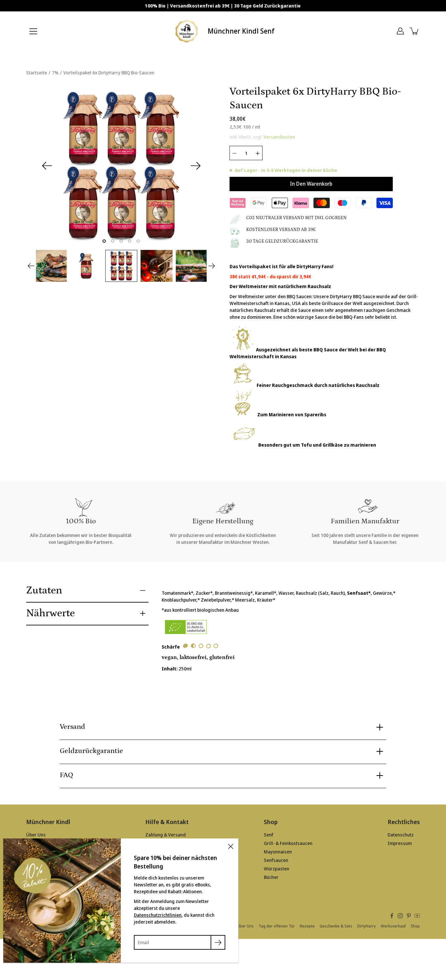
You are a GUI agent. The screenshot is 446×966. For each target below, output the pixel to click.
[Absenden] (218, 942)
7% (55, 72)
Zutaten (44, 590)
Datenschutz (401, 835)
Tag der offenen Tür (277, 926)
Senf (268, 835)
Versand (72, 727)
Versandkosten (279, 137)
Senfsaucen (276, 860)
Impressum (400, 843)
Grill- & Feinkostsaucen (288, 843)
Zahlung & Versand (165, 835)
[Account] (400, 31)
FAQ (66, 775)
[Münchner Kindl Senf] (187, 31)
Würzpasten (276, 869)
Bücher (271, 877)
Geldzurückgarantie (91, 751)
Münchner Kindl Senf (241, 31)
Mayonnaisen (278, 852)
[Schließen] (230, 846)
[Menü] (33, 31)
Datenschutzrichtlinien (158, 915)
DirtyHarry (366, 926)
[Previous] (47, 165)
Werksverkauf (393, 926)
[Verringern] (234, 153)
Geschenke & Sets (336, 926)
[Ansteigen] (258, 153)
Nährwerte (50, 613)
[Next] (195, 165)
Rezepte (307, 926)
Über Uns (36, 835)
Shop (415, 926)
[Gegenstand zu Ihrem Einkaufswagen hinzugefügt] (414, 31)
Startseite (36, 72)
